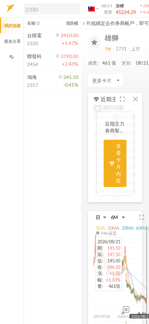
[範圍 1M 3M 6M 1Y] (118, 217)
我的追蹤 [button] (12, 25)
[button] (50, 8)
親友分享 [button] (12, 41)
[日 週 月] (101, 217)
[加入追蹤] (94, 42)
